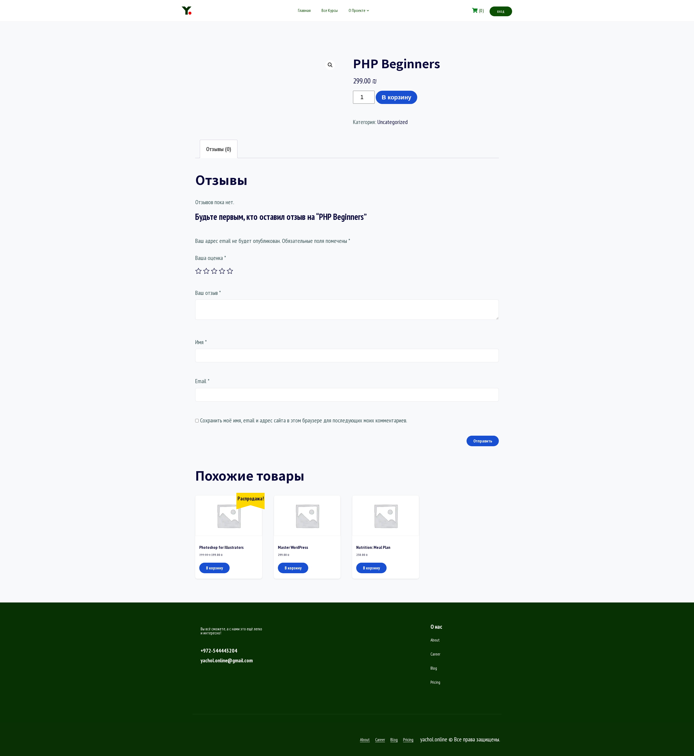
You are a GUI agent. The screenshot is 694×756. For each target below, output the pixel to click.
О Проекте (357, 10)
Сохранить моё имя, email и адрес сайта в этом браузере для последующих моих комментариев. (303, 420)
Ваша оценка (210, 258)
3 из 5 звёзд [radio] (214, 271)
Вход (501, 11)
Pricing (435, 682)
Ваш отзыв (208, 292)
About (435, 640)
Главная (304, 10)
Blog (433, 668)
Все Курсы (330, 10)
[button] (330, 65)
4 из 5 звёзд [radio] (222, 271)
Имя (201, 342)
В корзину (396, 97)
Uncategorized (392, 122)
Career (435, 654)
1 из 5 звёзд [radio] (198, 271)
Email (202, 381)
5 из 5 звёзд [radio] (230, 271)
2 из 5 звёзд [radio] (206, 271)
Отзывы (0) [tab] (218, 149)
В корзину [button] (214, 568)
